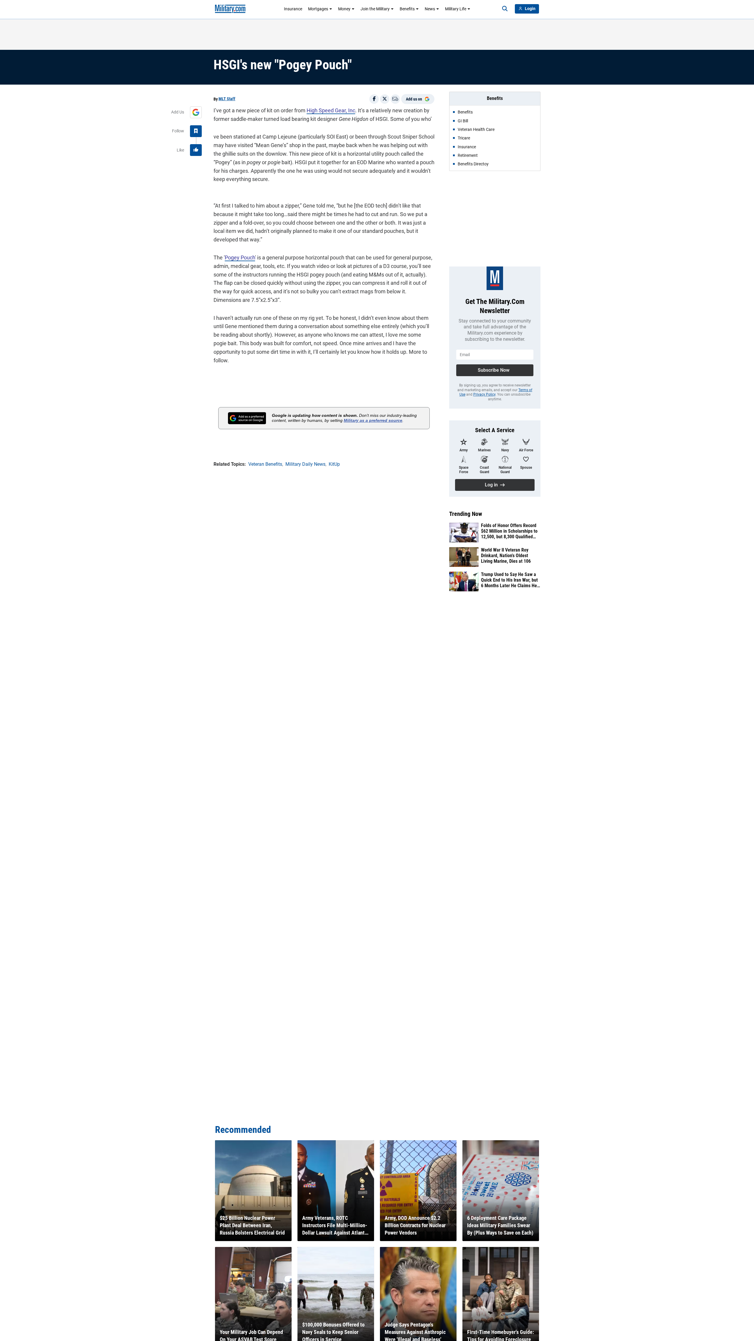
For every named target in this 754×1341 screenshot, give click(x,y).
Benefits (407, 9)
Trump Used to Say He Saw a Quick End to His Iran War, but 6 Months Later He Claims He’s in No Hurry (510, 580)
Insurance (293, 9)
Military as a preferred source (373, 420)
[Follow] (196, 131)
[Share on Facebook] (374, 99)
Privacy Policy (484, 394)
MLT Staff (227, 98)
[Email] (395, 99)
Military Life (455, 9)
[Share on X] (384, 99)
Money (344, 9)
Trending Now (465, 514)
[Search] (505, 9)
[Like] (196, 150)
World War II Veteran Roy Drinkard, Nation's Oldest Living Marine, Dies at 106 (506, 555)
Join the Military (375, 9)
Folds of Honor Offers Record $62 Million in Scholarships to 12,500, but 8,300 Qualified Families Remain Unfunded (509, 531)
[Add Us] (196, 112)
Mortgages (318, 9)
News (430, 9)
